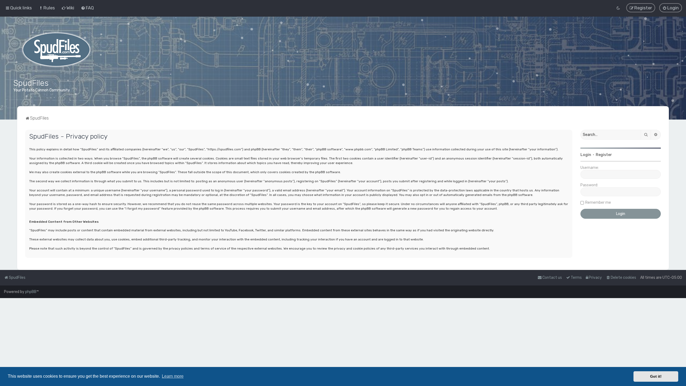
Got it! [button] (656, 376)
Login (585, 155)
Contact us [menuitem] (552, 277)
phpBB (30, 292)
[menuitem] (46, 8)
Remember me (598, 202)
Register (604, 155)
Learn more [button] (173, 376)
